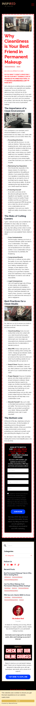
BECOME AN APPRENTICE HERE (13, 71)
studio (18, 66)
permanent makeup (10, 66)
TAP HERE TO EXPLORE (18, 677)
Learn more (5, 697)
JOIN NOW (18, 512)
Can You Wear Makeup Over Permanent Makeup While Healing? (17, 585)
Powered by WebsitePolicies (9, 703)
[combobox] (10, 482)
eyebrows (14, 588)
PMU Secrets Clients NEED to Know (17, 595)
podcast (21, 599)
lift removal (8, 577)
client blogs (7, 588)
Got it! (18, 701)
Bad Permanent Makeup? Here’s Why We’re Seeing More (17, 574)
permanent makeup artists (11, 579)
